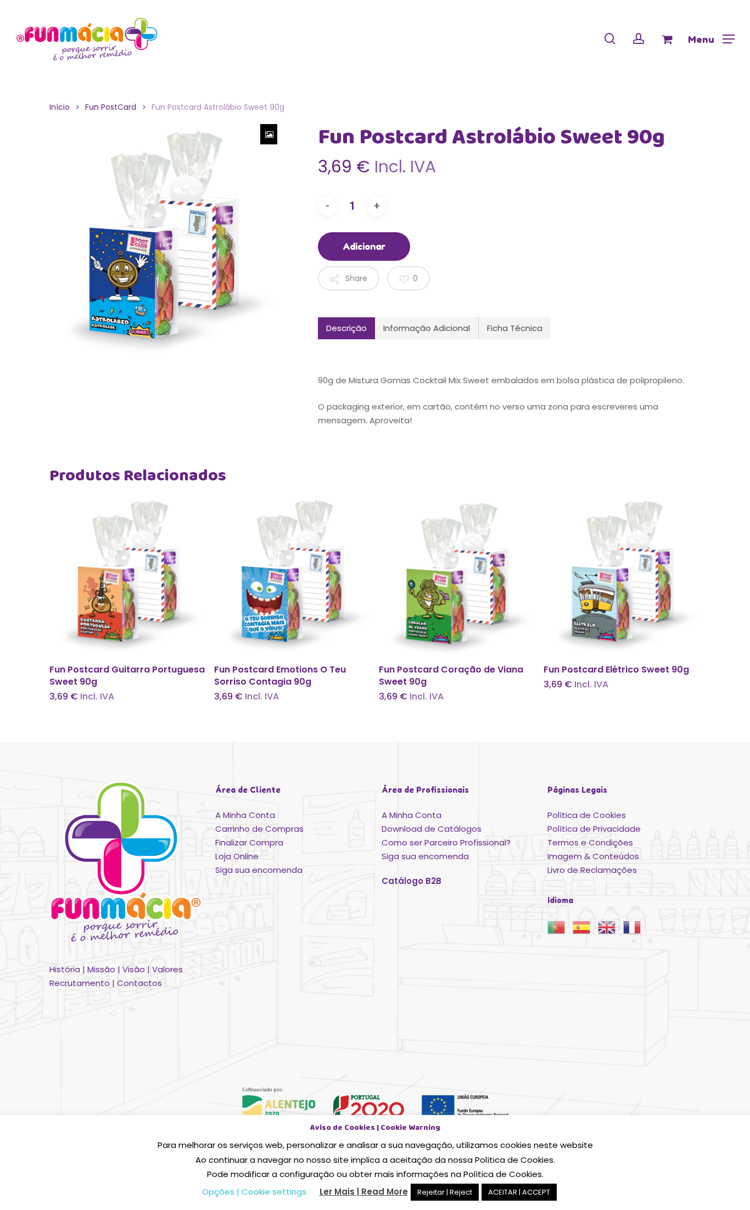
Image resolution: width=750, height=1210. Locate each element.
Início (59, 107)
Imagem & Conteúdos (593, 856)
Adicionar (364, 246)
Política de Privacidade (594, 828)
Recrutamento (79, 983)
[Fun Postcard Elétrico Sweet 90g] (622, 576)
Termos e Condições (590, 842)
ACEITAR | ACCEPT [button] (519, 1192)
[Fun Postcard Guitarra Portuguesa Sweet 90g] (127, 576)
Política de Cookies (586, 815)
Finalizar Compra (249, 842)
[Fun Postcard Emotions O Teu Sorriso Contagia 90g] (292, 576)
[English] (610, 930)
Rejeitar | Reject (444, 1192)
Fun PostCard (110, 107)
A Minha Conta (245, 815)
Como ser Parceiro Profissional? (446, 842)
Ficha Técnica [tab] (514, 328)
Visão (133, 969)
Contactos (139, 983)
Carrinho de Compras (259, 828)
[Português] (560, 930)
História (64, 969)
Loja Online (237, 856)
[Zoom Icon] (269, 134)
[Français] (635, 930)
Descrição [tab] (346, 328)
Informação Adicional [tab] (426, 328)
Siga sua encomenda (259, 870)
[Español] (585, 930)
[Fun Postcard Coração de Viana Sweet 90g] (457, 576)
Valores (167, 969)
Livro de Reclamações (592, 870)
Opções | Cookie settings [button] (254, 1191)
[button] (711, 38)
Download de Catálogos (432, 828)
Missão (101, 969)
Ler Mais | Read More (364, 1191)
